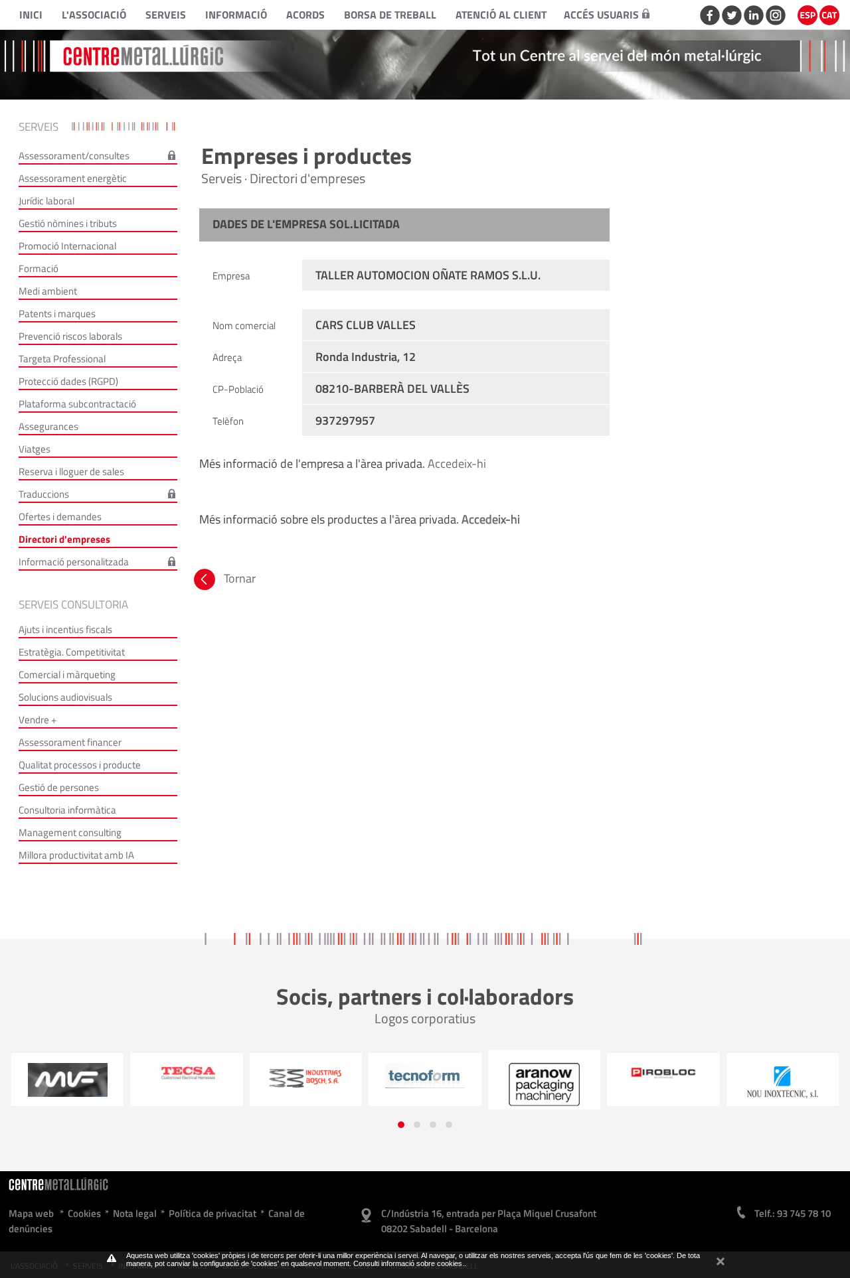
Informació (236, 15)
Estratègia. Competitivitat (72, 652)
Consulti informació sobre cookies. (408, 1263)
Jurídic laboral (46, 200)
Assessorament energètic (73, 178)
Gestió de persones (59, 787)
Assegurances (48, 426)
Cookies (84, 1213)
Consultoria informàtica (67, 809)
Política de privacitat (212, 1213)
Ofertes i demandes (60, 516)
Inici (30, 15)
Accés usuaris (601, 15)
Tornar (238, 578)
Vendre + (37, 719)
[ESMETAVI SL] (782, 1084)
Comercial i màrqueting (67, 674)
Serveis (165, 15)
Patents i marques (57, 313)
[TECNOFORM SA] (305, 1075)
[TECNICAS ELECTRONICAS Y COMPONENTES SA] (67, 1073)
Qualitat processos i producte (80, 764)
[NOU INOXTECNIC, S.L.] (663, 1083)
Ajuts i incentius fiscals (65, 629)
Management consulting (70, 832)
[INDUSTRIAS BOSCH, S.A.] (186, 1077)
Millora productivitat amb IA (76, 855)
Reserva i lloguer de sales (71, 471)
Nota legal (135, 1213)
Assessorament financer (70, 742)
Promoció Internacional (67, 245)
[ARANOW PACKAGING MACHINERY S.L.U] (425, 1084)
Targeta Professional (62, 358)
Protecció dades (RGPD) (68, 381)
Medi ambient (48, 291)
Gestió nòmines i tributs (68, 223)
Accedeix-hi (457, 463)
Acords (305, 15)
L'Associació (94, 15)
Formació (38, 268)
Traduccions (44, 494)
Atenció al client (501, 15)
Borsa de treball (390, 15)
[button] (401, 1124)
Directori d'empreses (64, 539)
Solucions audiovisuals (65, 697)
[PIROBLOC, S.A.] (543, 1073)
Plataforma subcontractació (77, 403)
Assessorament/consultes (74, 155)
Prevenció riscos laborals (70, 336)
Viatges (34, 449)
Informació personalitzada (74, 561)
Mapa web (31, 1213)
